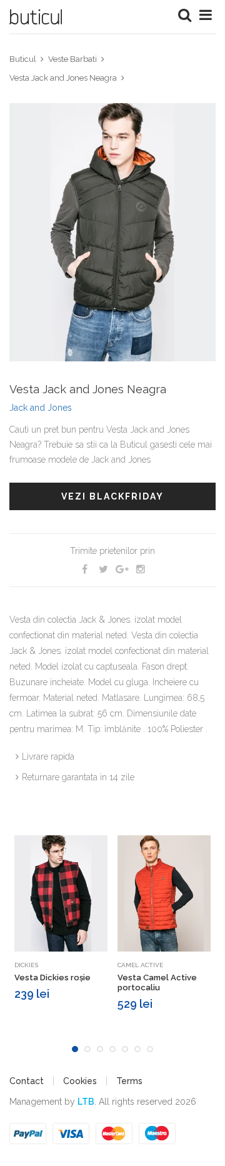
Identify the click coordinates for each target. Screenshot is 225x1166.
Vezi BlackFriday (112, 496)
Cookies (80, 1081)
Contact (26, 1081)
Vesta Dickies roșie (52, 977)
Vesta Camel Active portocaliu (157, 982)
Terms (129, 1081)
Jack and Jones (40, 408)
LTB (86, 1102)
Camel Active (140, 965)
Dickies (26, 965)
